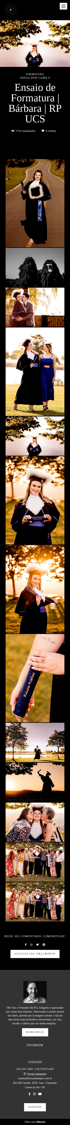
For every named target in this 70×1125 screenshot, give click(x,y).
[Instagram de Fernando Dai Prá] (34, 1094)
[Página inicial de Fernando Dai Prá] (10, 10)
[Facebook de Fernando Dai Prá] (29, 1094)
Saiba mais (35, 1032)
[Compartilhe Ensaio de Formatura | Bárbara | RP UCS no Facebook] (26, 944)
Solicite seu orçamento (35, 954)
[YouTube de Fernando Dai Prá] (40, 1094)
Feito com (35, 1122)
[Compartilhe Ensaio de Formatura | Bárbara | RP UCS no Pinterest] (44, 944)
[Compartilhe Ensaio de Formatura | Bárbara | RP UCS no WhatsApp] (31, 944)
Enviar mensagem (36, 1074)
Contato (35, 1107)
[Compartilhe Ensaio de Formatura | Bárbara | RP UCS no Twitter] (37, 944)
